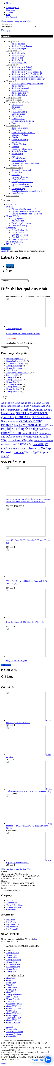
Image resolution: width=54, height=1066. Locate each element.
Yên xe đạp (30, 452)
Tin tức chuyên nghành (21, 223)
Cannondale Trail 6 (14, 1004)
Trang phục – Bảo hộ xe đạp (18, 102)
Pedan (49, 425)
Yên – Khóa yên (18, 158)
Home (8, 3)
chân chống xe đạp (10, 405)
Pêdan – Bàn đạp (19, 144)
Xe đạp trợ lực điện (20, 90)
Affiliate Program (13, 907)
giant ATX (28, 409)
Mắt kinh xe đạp (18, 118)
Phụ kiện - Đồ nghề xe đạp (19, 429)
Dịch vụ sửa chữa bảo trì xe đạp (25, 209)
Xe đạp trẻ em (12, 65)
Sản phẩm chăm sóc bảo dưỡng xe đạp (28, 191)
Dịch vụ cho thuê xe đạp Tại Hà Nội (27, 214)
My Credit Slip (12, 924)
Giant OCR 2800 (13, 1013)
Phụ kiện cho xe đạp (14, 167)
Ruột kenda (15, 440)
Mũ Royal (40, 425)
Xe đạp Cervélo (18, 53)
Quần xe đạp (17, 109)
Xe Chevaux (30, 448)
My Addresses (12, 927)
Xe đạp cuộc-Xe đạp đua (22, 46)
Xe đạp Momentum (14, 994)
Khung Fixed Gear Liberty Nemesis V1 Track (23, 334)
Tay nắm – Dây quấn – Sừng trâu (25, 163)
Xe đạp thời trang (13, 97)
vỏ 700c (38, 444)
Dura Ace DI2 (42, 405)
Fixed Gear (11, 983)
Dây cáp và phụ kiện (14, 359)
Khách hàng (11, 228)
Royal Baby (35, 436)
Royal (26, 436)
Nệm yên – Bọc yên (20, 177)
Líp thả (18, 425)
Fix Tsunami (7, 409)
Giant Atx (10, 980)
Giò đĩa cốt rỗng (41, 417)
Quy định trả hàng (19, 237)
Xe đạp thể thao (12, 41)
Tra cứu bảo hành (19, 232)
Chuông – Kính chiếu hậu (22, 181)
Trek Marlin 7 (12, 1001)
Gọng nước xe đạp (10, 421)
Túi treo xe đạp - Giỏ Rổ (8, 444)
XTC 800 (19, 452)
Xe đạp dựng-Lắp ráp (20, 93)
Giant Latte (11, 978)
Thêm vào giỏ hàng (14, 328)
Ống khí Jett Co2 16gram (16, 660)
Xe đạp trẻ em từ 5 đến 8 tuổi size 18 (27, 74)
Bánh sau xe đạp (23, 402)
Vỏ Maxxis (15, 448)
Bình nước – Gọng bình (21, 170)
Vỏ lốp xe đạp (17, 153)
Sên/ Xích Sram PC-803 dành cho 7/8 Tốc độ (25, 622)
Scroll (3, 1064)
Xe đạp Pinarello (13, 999)
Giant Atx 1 (11, 990)
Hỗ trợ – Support (13, 244)
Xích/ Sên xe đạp (19, 160)
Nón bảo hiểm (12, 997)
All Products (6, 665)
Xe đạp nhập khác (19, 62)
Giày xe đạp (17, 116)
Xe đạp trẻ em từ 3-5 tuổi (22, 69)
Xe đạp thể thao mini (20, 88)
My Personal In (12, 929)
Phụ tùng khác (17, 165)
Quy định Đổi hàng (20, 235)
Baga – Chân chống (20, 128)
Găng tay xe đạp (18, 114)
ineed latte (26, 421)
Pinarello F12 (29, 433)
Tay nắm (28, 440)
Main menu (5, 248)
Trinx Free (10, 985)
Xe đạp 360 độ (12, 216)
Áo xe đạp (16, 107)
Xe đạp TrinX (17, 60)
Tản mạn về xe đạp (19, 225)
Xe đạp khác (11, 81)
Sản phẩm (10, 370)
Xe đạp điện (11, 382)
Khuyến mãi (11, 204)
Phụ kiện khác (17, 193)
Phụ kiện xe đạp (13, 964)
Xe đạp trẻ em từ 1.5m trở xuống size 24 (28, 79)
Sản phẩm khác (12, 195)
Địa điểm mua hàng (14, 242)
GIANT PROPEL (38, 413)
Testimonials (11, 903)
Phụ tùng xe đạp (13, 125)
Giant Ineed (8, 413)
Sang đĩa (15, 146)
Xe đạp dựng (11, 962)
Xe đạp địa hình (18, 44)
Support (9, 12)
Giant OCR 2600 (13, 1020)
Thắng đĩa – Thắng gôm (22, 149)
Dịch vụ (9, 207)
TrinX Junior (11, 987)
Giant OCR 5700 (13, 1008)
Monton (28, 425)
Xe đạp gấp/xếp (18, 86)
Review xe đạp (18, 221)
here (36, 939)
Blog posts (10, 10)
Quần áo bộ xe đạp (19, 111)
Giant (17, 409)
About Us (10, 900)
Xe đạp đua (11, 971)
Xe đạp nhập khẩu (13, 51)
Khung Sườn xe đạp (20, 139)
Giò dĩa (15, 137)
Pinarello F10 (11, 433)
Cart (8, 14)
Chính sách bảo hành (20, 230)
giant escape (44, 409)
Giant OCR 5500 (13, 1006)
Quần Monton (14, 436)
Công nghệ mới (18, 218)
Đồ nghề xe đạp (18, 188)
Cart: (5, 31)
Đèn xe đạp (16, 174)
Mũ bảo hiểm (17, 104)
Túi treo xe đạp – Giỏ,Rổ (22, 186)
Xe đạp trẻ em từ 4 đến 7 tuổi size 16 (27, 72)
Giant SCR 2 (11, 1011)
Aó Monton (7, 402)
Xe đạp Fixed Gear (19, 95)
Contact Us (11, 910)
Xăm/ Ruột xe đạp (19, 151)
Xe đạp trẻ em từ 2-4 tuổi (22, 67)
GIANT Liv (22, 413)
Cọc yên (15, 156)
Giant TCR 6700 (13, 1022)
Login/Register (12, 7)
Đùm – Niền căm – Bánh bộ (23, 132)
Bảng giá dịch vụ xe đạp (16, 361)
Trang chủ (5, 251)
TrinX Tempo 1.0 (13, 1018)
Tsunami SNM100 (43, 440)
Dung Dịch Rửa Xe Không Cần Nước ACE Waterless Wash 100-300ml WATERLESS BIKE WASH (28, 500)
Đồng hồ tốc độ (18, 179)
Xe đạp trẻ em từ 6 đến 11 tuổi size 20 (27, 76)
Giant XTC (23, 417)
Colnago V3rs (28, 405)
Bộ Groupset (17, 130)
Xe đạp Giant (17, 58)
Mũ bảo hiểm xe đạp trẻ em (23, 121)
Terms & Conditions (14, 905)
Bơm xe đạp (17, 172)
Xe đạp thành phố (19, 48)
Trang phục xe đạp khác (21, 123)
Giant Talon (11, 992)
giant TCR (7, 417)
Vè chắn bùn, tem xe (20, 184)
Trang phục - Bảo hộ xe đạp (17, 373)
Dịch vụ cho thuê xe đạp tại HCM (26, 211)
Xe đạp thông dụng (14, 100)
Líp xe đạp (16, 142)
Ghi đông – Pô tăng (20, 135)
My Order (10, 920)
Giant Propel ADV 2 (14, 1015)
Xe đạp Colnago (18, 55)
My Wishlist (11, 922)
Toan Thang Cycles (20, 239)
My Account (11, 17)
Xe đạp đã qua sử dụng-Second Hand (27, 83)
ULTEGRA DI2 (25, 444)
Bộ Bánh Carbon (40, 402)
